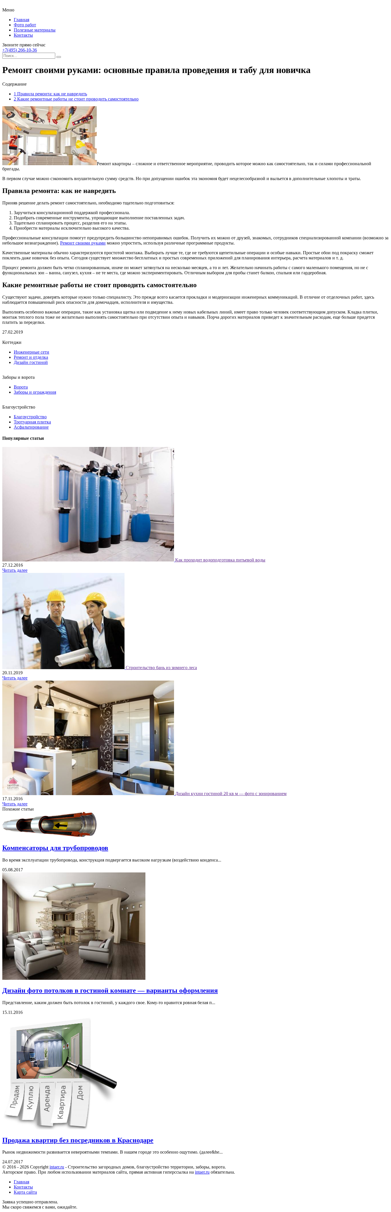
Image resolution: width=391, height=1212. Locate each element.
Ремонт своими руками (83, 243)
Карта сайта (25, 1192)
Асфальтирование (31, 427)
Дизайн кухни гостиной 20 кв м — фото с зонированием (231, 793)
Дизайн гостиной (31, 362)
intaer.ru (57, 1166)
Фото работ (25, 24)
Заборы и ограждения (35, 392)
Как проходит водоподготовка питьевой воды (220, 559)
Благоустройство (30, 416)
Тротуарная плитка (32, 421)
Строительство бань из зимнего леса (161, 667)
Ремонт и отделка (31, 357)
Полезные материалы (35, 29)
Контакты (23, 35)
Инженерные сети (31, 352)
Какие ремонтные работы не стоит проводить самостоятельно (76, 98)
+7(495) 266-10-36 (19, 50)
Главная (21, 19)
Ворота (21, 387)
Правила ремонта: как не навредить (50, 93)
